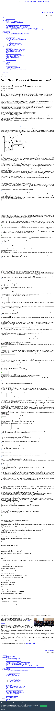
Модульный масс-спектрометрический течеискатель (18, 25)
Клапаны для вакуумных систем (16, 34)
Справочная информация (11, 66)
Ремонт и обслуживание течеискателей (15, 55)
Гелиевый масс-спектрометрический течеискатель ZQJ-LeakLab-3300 (22, 28)
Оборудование (6, 32)
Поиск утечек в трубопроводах (13, 51)
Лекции (7, 63)
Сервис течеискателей (11, 68)
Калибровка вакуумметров (12, 58)
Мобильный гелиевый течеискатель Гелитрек (16, 27)
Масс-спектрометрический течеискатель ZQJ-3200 (17, 26)
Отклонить (50, 706)
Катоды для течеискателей (15, 43)
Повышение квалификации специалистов (15, 49)
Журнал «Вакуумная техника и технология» (16, 69)
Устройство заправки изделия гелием (17, 39)
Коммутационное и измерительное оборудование (17, 33)
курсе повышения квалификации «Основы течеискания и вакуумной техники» (15, 622)
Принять (43, 706)
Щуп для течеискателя (14, 40)
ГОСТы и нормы (10, 64)
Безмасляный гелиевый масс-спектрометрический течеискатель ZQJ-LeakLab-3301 (25, 29)
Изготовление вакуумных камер (13, 54)
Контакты (5, 72)
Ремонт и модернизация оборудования (15, 50)
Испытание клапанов (11, 60)
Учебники (8, 62)
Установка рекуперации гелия (15, 44)
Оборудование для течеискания (13, 38)
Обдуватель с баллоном (14, 42)
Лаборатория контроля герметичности (14, 52)
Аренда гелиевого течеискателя (13, 57)
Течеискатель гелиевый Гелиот (13, 21)
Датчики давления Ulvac (14, 35)
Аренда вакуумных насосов (12, 56)
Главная (5, 17)
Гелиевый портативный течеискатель (14, 22)
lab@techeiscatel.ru (48, 12)
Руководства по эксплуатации (13, 67)
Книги (4, 61)
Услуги (4, 46)
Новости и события (10, 19)
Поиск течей (9, 48)
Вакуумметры (6, 31)
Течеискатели (6, 20)
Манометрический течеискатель (13, 23)
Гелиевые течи (12, 45)
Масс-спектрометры (10, 37)
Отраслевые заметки (10, 70)
